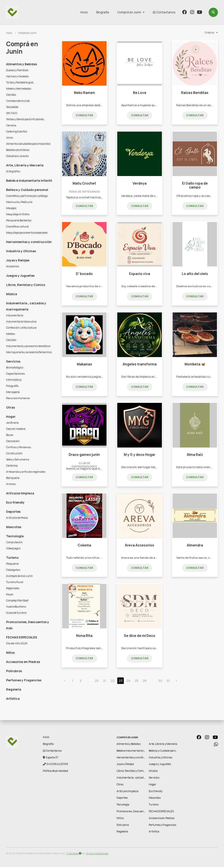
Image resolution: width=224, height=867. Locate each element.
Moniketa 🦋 (195, 364)
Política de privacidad (55, 771)
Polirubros (14, 671)
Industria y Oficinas (21, 251)
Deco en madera (15, 429)
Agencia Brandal (97, 853)
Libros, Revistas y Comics (25, 285)
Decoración (13, 441)
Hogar (11, 416)
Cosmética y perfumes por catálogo (27, 196)
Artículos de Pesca (17, 518)
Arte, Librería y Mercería (25, 165)
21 (104, 680)
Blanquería (12, 478)
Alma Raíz (195, 454)
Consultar (84, 115)
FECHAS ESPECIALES (21, 637)
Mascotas (13, 527)
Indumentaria (14, 315)
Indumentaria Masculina (21, 321)
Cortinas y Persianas (18, 447)
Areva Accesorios (139, 545)
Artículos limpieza (20, 493)
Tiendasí (72, 853)
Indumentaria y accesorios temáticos (28, 346)
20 (97, 680)
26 (145, 680)
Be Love (139, 92)
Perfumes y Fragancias (23, 680)
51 (168, 680)
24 (129, 680)
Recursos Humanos (18, 398)
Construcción (14, 453)
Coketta (84, 545)
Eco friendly (15, 502)
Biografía (102, 12)
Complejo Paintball (17, 600)
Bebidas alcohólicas (17, 150)
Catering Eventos (16, 131)
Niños (10, 652)
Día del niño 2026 (17, 643)
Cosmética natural (17, 226)
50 (160, 680)
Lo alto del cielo (195, 273)
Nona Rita (84, 635)
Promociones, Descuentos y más (27, 625)
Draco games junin (84, 454)
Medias (10, 334)
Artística (13, 698)
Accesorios (12, 266)
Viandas (11, 95)
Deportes (13, 511)
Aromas (11, 484)
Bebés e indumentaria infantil (29, 180)
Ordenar (210, 32)
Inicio (84, 12)
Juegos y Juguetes (20, 275)
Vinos (9, 137)
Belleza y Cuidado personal (27, 190)
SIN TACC (12, 113)
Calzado (11, 340)
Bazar (10, 435)
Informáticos (13, 380)
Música (11, 294)
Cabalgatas (13, 570)
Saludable (12, 107)
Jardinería (12, 423)
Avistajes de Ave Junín (19, 576)
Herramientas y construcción (29, 242)
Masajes (11, 208)
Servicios (13, 361)
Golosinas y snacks (17, 156)
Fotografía (12, 386)
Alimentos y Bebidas (21, 64)
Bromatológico (14, 367)
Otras (10, 407)
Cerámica (12, 465)
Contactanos (165, 12)
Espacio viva (139, 273)
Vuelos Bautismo (16, 606)
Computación (14, 542)
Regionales (12, 588)
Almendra (195, 545)
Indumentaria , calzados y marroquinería (26, 306)
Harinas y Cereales (17, 76)
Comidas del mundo (18, 101)
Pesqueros (12, 564)
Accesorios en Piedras (23, 662)
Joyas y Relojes (17, 260)
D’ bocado (84, 273)
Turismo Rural (14, 582)
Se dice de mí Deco (139, 635)
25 (136, 680)
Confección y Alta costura (21, 328)
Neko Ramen (84, 92)
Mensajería (13, 392)
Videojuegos (13, 548)
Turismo (12, 557)
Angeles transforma (140, 364)
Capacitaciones (15, 373)
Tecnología (15, 536)
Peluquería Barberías (18, 220)
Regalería (13, 689)
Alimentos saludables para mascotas (28, 144)
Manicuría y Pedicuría (19, 202)
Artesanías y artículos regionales (25, 472)
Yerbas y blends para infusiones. (25, 119)
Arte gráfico (13, 171)
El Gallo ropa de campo (195, 185)
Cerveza (11, 125)
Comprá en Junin (129, 12)
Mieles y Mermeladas (18, 88)
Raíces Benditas (194, 92)
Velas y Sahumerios (17, 459)
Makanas (84, 364)
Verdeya (140, 183)
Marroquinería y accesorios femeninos (29, 352)
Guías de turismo (16, 613)
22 (113, 680)
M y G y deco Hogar (139, 454)
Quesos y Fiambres (17, 70)
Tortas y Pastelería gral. (20, 82)
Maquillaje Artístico (18, 214)
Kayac (9, 594)
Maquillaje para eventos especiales (26, 232)
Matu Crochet (84, 183)
